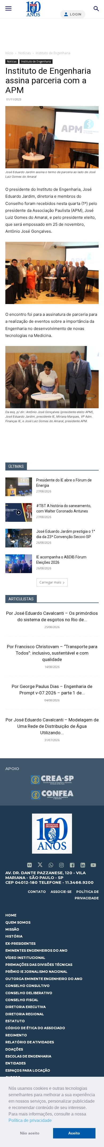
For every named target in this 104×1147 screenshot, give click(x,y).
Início (9, 53)
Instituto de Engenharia (53, 53)
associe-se (61, 892)
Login (75, 14)
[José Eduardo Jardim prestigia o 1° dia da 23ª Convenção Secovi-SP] (18, 538)
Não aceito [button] (29, 1133)
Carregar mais (50, 582)
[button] (53, 1121)
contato (37, 892)
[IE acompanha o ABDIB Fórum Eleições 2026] (18, 563)
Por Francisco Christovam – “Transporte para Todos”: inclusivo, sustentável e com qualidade (52, 653)
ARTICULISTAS (21, 599)
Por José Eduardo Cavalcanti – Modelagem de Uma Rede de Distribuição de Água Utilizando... (52, 726)
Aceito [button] (74, 1133)
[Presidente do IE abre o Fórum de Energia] (18, 486)
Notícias (24, 53)
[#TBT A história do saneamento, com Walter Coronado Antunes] (18, 512)
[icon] (29, 865)
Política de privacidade (30, 1120)
